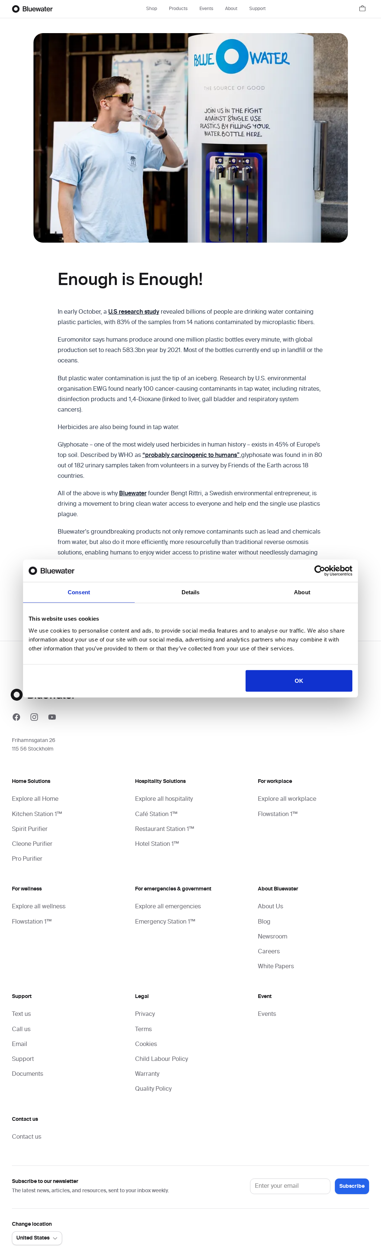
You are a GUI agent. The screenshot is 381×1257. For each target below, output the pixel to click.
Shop (151, 9)
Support (257, 9)
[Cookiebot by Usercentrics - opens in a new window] (319, 570)
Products (178, 9)
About (231, 9)
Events (206, 9)
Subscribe (352, 1186)
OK (299, 680)
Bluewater (133, 494)
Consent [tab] (79, 592)
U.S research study (133, 312)
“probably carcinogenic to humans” (191, 455)
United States (32, 1238)
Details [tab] (191, 592)
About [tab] (302, 592)
